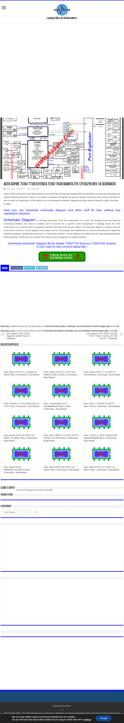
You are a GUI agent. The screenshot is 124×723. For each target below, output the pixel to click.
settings (87, 719)
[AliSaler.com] (62, 11)
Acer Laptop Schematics (15, 189)
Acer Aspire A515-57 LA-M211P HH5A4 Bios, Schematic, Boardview (102, 373)
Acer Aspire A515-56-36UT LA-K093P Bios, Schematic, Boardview (61, 468)
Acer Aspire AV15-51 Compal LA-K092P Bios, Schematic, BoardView (21, 373)
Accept (103, 718)
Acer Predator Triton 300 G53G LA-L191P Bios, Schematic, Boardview (22, 405)
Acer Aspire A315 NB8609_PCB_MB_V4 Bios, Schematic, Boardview (17, 470)
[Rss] (62, 709)
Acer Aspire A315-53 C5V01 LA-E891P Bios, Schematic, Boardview (101, 468)
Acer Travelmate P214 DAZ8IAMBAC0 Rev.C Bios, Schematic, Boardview (57, 406)
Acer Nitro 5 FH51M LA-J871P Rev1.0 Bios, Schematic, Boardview (102, 405)
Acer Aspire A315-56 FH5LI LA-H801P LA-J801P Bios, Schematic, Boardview (21, 438)
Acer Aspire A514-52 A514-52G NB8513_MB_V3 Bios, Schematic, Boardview (61, 375)
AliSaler (67, 706)
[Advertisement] (62, 48)
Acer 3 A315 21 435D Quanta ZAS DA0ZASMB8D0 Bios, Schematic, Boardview (100, 438)
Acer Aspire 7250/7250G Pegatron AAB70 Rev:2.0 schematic (18, 335)
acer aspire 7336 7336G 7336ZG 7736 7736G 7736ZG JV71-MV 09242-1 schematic (102, 335)
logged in (32, 490)
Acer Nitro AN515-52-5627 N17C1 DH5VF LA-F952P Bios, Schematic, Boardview (61, 438)
